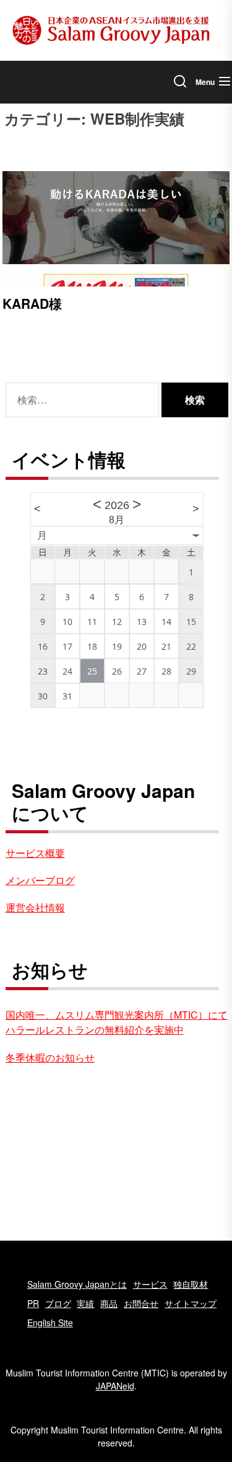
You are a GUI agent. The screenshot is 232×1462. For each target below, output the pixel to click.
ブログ (58, 1303)
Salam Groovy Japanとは (77, 1284)
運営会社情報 (35, 907)
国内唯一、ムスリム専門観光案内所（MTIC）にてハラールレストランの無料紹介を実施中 (117, 1022)
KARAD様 (32, 303)
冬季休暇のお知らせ (50, 1057)
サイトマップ (191, 1303)
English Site (50, 1322)
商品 (109, 1303)
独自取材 (190, 1284)
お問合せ (141, 1303)
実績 (85, 1303)
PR (33, 1303)
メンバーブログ (40, 880)
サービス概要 (35, 853)
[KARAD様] (116, 228)
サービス (150, 1284)
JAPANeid (115, 1386)
